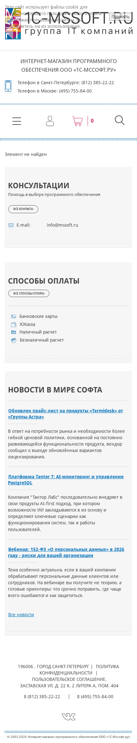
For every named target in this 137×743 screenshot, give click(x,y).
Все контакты (23, 209)
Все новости (21, 614)
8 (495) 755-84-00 (95, 696)
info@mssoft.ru (62, 225)
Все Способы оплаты (28, 293)
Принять (121, 16)
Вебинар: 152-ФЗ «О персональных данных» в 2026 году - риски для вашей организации (66, 552)
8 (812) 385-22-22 (42, 696)
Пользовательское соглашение (68, 679)
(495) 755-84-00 (75, 90)
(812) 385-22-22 (98, 82)
